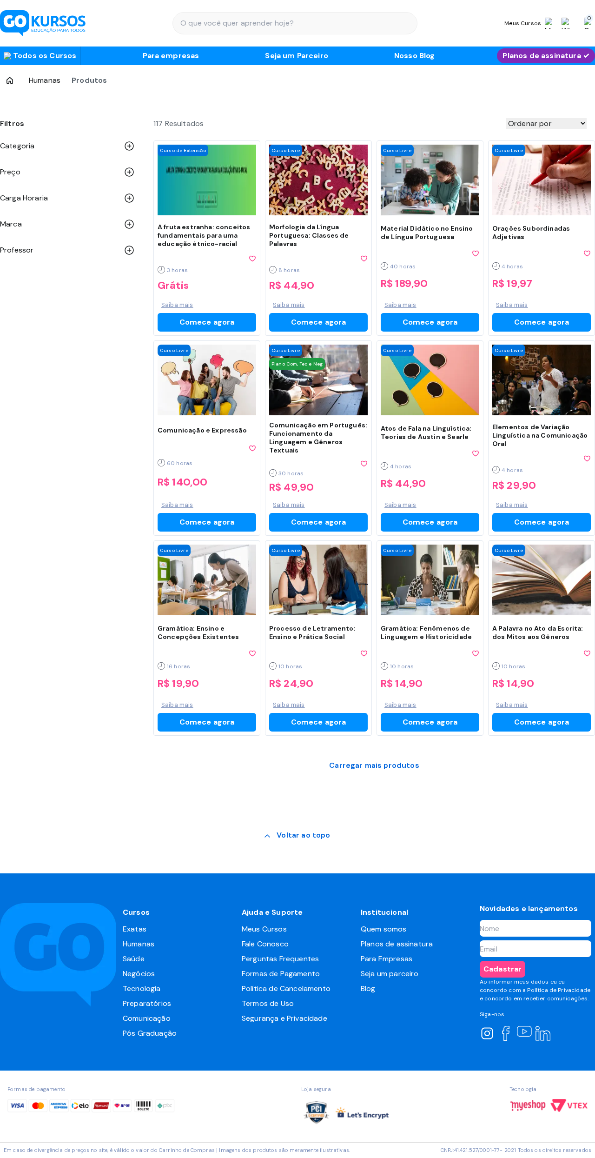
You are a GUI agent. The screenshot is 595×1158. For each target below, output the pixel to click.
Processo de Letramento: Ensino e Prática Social (312, 632)
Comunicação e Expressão (202, 430)
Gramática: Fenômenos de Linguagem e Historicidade (426, 632)
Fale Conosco (265, 944)
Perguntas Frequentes (280, 959)
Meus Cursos (264, 929)
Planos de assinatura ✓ (545, 55)
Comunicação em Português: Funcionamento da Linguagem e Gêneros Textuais (318, 437)
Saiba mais (177, 305)
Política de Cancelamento (286, 988)
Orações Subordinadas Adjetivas (531, 232)
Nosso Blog (414, 55)
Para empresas (171, 55)
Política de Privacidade (558, 990)
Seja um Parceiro (296, 55)
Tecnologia (142, 988)
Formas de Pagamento (281, 973)
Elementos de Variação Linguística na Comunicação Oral (540, 435)
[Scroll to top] (297, 836)
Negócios (139, 973)
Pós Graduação (150, 1033)
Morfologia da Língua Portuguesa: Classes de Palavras (309, 235)
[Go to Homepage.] (10, 80)
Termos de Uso (268, 1003)
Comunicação (147, 1018)
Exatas (134, 929)
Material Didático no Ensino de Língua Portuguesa (427, 232)
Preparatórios (147, 1003)
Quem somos (384, 929)
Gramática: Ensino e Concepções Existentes (198, 632)
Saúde (134, 959)
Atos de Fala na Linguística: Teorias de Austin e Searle (426, 432)
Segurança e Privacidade (284, 1018)
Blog (368, 988)
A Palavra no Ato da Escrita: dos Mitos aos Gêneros (537, 632)
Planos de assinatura (397, 944)
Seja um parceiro (390, 973)
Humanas (44, 80)
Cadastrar (502, 969)
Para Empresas (386, 959)
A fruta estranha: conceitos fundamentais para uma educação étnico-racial (204, 235)
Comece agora (207, 322)
